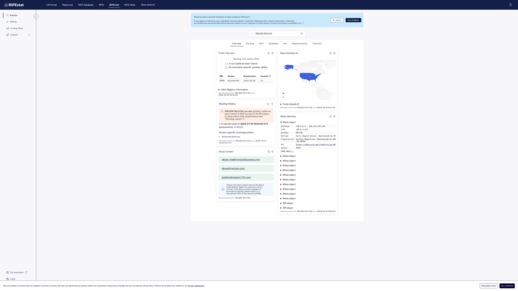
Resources (67, 5)
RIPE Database (85, 5)
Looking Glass (16, 28)
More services (148, 5)
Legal (12, 279)
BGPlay (13, 22)
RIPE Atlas (129, 5)
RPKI (101, 5)
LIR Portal (51, 5)
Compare (14, 35)
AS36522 (238, 127)
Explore (13, 15)
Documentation (17, 272)
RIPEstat (114, 5)
